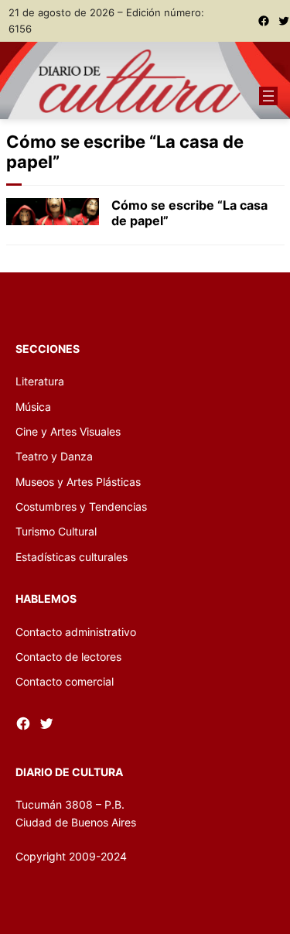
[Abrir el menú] (268, 96)
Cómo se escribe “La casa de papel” (189, 213)
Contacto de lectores (68, 656)
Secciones (47, 348)
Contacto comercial (64, 681)
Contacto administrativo (75, 631)
